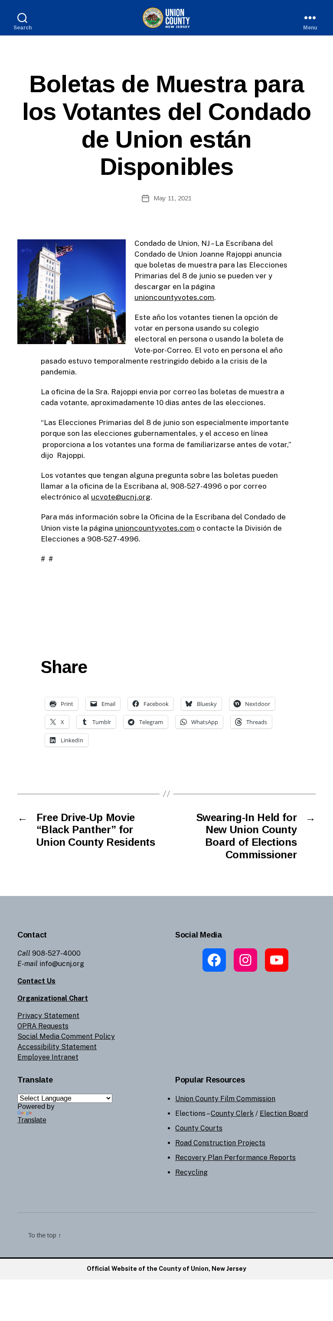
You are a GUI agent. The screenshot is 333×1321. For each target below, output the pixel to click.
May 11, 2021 (172, 198)
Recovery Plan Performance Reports (235, 1157)
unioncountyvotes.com (174, 297)
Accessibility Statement (57, 1047)
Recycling (191, 1172)
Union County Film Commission (225, 1099)
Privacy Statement (48, 1016)
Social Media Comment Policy (66, 1036)
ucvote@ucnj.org (120, 497)
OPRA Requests (43, 1026)
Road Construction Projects (220, 1143)
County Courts (198, 1128)
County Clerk (232, 1113)
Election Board (284, 1113)
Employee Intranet (47, 1057)
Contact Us (36, 981)
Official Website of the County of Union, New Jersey (166, 1268)
